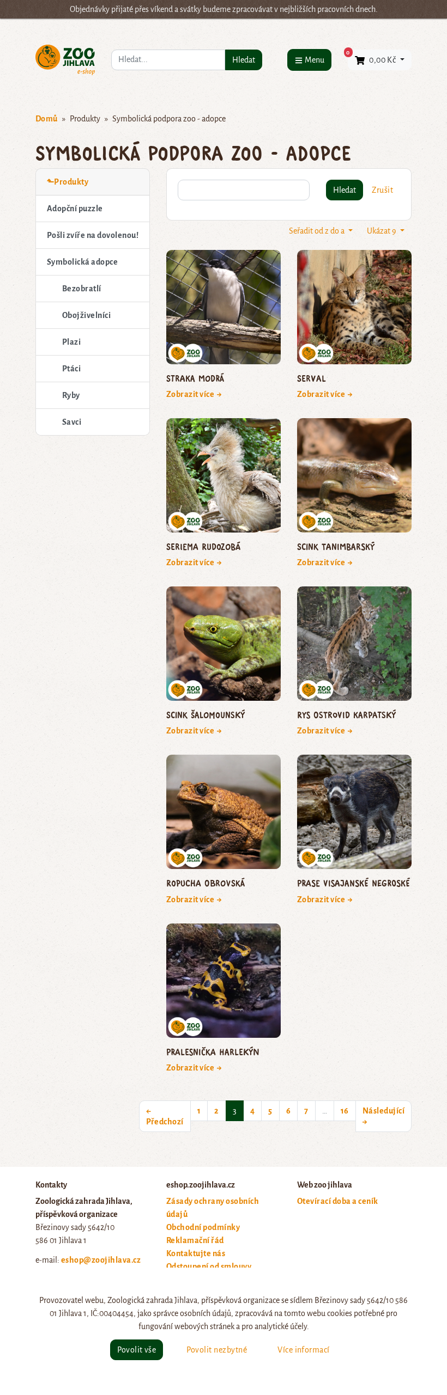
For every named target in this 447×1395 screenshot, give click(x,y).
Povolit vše (136, 1349)
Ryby (71, 395)
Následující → (383, 1116)
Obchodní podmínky (203, 1227)
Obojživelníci (86, 315)
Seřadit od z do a (317, 231)
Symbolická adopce (82, 262)
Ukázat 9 (382, 231)
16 (345, 1110)
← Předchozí (165, 1116)
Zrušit (382, 190)
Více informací (303, 1349)
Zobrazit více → (194, 394)
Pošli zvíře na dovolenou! (92, 235)
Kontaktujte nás (195, 1253)
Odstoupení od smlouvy (208, 1266)
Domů (46, 118)
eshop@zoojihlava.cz (101, 1260)
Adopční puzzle (75, 208)
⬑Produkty (67, 182)
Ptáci (71, 368)
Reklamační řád (195, 1240)
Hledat (243, 60)
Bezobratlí (81, 288)
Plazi (71, 342)
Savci (71, 422)
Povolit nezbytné (216, 1349)
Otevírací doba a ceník (337, 1201)
